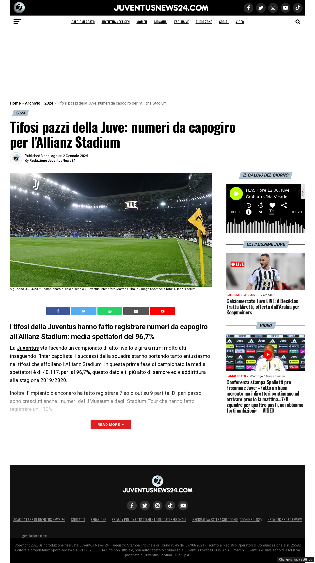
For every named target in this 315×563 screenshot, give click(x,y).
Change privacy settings (295, 559)
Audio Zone (204, 21)
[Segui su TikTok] (170, 505)
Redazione (98, 519)
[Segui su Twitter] (145, 505)
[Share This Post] (110, 311)
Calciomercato (83, 21)
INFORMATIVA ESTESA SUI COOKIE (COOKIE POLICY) (227, 519)
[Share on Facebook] (58, 311)
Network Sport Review (285, 519)
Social (224, 21)
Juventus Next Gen (116, 21)
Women (142, 21)
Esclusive (181, 21)
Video (240, 21)
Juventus (28, 348)
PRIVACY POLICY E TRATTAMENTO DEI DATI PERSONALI (149, 519)
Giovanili (160, 21)
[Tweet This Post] (84, 311)
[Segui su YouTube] (183, 505)
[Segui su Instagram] (157, 505)
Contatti (78, 519)
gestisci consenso (34, 535)
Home (15, 103)
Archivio (32, 103)
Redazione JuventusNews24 (52, 161)
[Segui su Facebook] (132, 505)
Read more (108, 424)
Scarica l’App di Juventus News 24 (39, 519)
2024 (48, 103)
